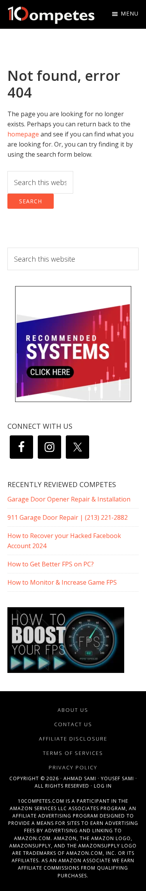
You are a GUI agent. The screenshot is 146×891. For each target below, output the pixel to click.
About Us (73, 709)
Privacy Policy (73, 767)
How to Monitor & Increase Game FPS (62, 582)
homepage (23, 134)
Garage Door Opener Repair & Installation (68, 499)
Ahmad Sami (79, 778)
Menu (130, 13)
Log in (103, 786)
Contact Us (73, 724)
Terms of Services (73, 752)
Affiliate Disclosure (73, 738)
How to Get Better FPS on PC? (50, 564)
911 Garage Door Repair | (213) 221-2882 (67, 517)
